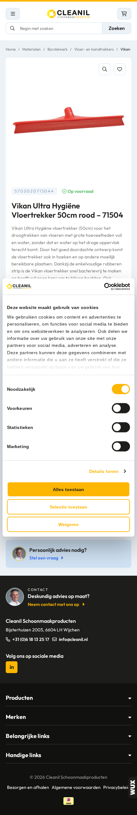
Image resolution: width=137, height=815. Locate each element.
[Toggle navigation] (13, 14)
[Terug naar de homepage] (68, 14)
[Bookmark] (120, 69)
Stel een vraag (43, 558)
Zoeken (117, 28)
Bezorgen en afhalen (28, 787)
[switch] (121, 408)
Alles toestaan (68, 489)
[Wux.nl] (132, 787)
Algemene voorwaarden (76, 787)
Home (11, 49)
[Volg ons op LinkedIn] (12, 667)
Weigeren (68, 524)
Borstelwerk (57, 49)
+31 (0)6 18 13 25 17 (30, 639)
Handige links (23, 755)
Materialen (31, 49)
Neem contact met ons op (53, 604)
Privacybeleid (116, 787)
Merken (16, 716)
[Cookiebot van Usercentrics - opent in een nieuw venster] (102, 286)
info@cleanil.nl (73, 639)
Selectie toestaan (68, 506)
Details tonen (104, 471)
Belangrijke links (27, 736)
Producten (19, 697)
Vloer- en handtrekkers (94, 49)
